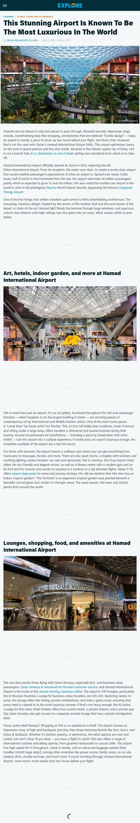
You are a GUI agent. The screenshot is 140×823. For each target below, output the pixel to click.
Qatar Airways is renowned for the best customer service (58, 687)
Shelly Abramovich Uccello (22, 40)
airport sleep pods (24, 473)
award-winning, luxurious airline (60, 691)
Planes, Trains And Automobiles (35, 17)
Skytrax (51, 187)
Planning (8, 17)
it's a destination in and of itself (52, 153)
